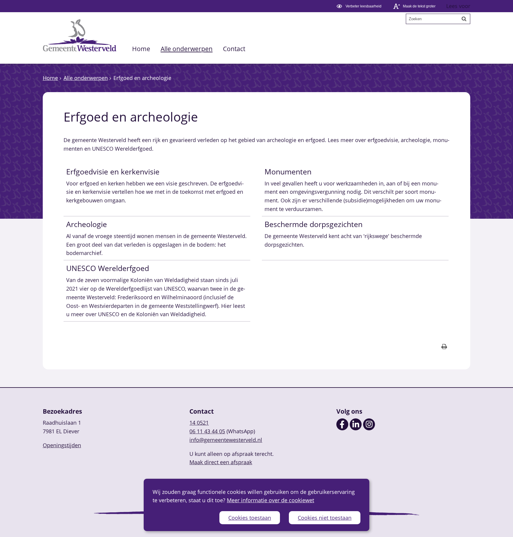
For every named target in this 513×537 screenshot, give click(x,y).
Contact (234, 49)
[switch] (360, 6)
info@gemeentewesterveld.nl (225, 439)
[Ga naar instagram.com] (369, 428)
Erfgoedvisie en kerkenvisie (112, 171)
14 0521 (199, 422)
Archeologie (86, 224)
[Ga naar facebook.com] (342, 428)
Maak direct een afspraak (220, 462)
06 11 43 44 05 (207, 431)
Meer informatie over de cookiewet (270, 500)
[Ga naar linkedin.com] (356, 428)
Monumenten (288, 171)
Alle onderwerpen (187, 49)
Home (141, 49)
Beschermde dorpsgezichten (313, 224)
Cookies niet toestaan (325, 517)
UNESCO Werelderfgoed (107, 268)
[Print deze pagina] (444, 347)
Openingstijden (62, 445)
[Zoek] (464, 19)
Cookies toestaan (249, 517)
